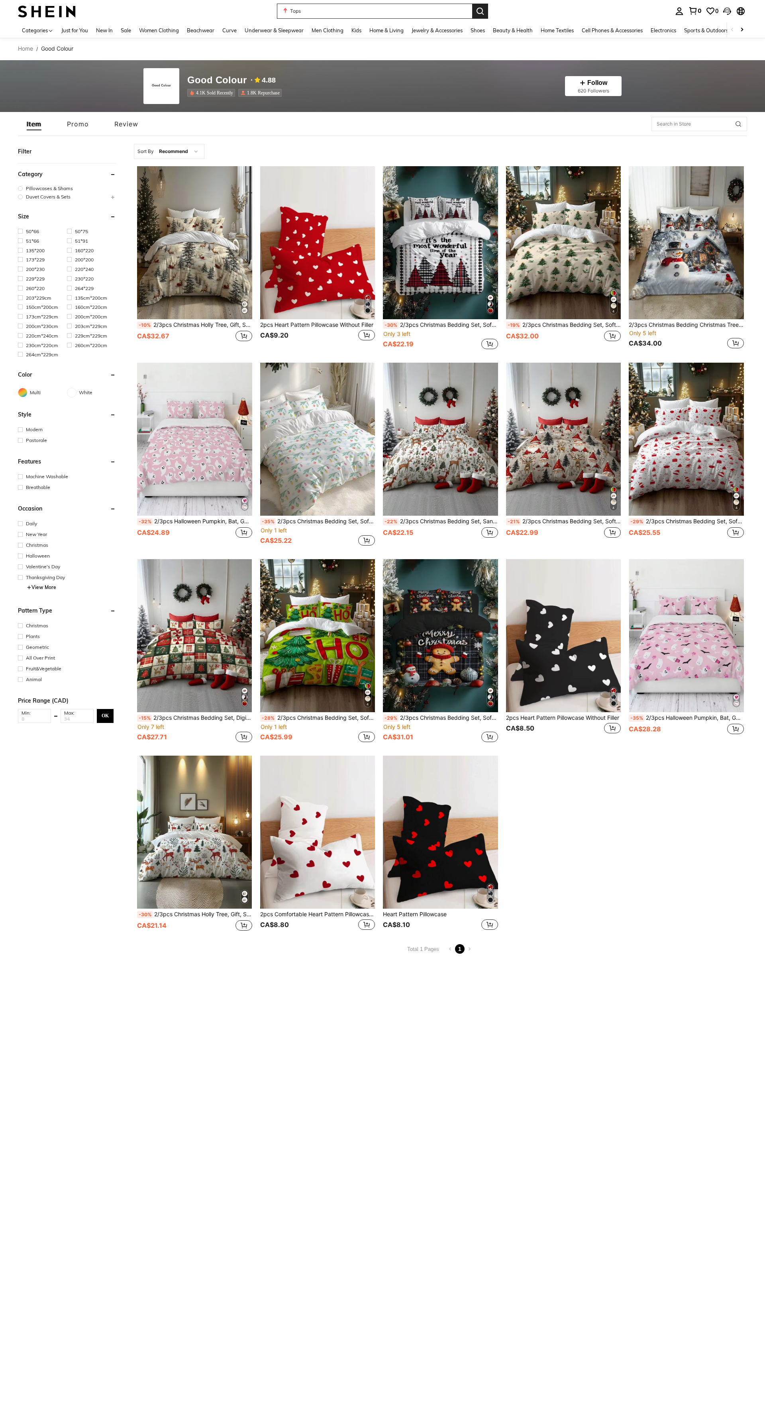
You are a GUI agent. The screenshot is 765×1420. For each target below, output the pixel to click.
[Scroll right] (742, 30)
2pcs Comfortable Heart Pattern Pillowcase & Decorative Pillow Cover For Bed (317, 914)
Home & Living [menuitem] (386, 30)
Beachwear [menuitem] (200, 30)
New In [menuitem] (104, 30)
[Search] (480, 11)
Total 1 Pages (423, 949)
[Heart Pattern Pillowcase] (440, 832)
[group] (67, 188)
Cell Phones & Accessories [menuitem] (612, 30)
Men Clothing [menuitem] (327, 30)
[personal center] (679, 11)
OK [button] (105, 716)
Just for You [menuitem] (74, 30)
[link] (695, 11)
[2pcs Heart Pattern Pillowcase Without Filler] (317, 242)
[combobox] (169, 151)
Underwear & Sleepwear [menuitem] (274, 30)
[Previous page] (450, 949)
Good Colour (217, 80)
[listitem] (212, 93)
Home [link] (25, 48)
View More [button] (43, 587)
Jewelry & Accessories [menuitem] (437, 30)
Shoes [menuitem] (478, 30)
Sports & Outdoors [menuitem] (706, 30)
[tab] (34, 124)
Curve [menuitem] (229, 30)
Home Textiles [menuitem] (557, 30)
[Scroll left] (732, 30)
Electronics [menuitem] (663, 30)
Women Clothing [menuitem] (159, 30)
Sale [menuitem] (126, 30)
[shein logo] (47, 11)
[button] (727, 11)
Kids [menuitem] (356, 30)
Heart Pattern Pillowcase (415, 914)
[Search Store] (738, 124)
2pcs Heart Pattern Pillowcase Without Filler (316, 325)
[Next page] (469, 949)
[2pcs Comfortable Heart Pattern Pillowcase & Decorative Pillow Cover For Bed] (317, 832)
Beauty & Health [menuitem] (513, 30)
